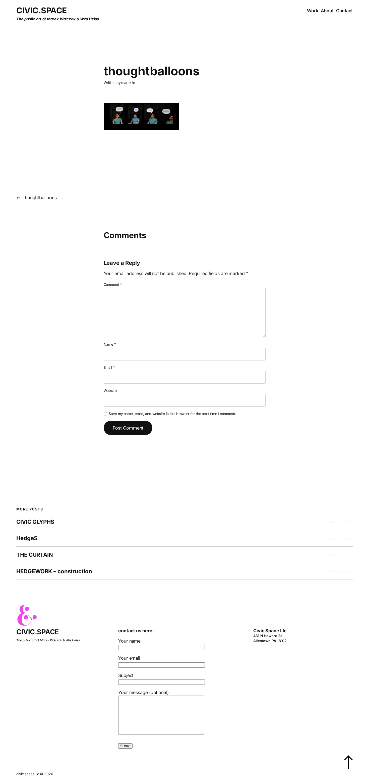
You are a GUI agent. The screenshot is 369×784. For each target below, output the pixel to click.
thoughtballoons (40, 197)
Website (110, 390)
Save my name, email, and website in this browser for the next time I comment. (172, 413)
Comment (113, 284)
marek (126, 82)
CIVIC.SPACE (41, 10)
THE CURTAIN (34, 555)
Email (109, 367)
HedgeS (26, 538)
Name (110, 344)
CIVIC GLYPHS (35, 522)
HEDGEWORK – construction (54, 571)
